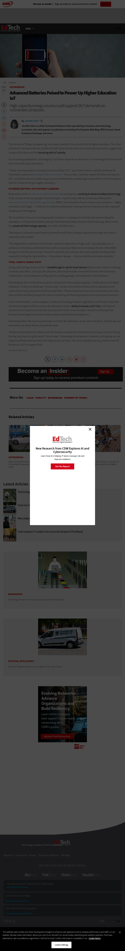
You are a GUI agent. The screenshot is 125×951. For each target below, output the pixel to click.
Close (90, 429)
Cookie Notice (95, 938)
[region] (62, 939)
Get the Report (62, 466)
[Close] (119, 932)
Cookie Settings (61, 944)
